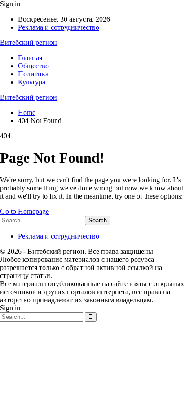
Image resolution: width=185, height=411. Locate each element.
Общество (33, 66)
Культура (31, 82)
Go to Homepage (24, 211)
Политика (33, 74)
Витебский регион (28, 42)
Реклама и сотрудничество (58, 27)
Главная (30, 58)
